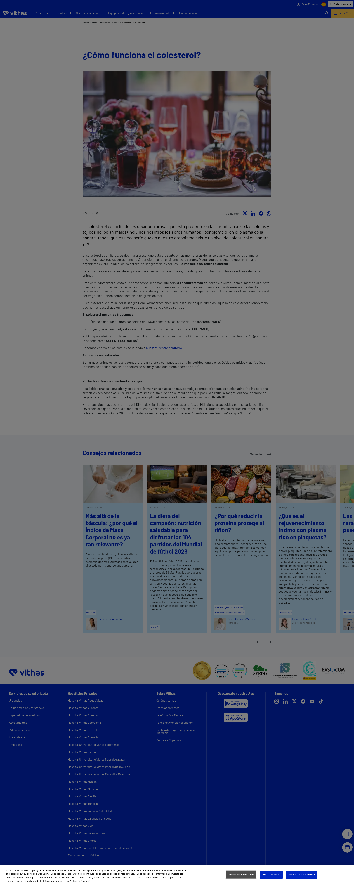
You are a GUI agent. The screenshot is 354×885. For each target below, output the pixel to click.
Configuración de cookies (241, 875)
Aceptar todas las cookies (301, 875)
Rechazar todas (271, 875)
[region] (177, 875)
